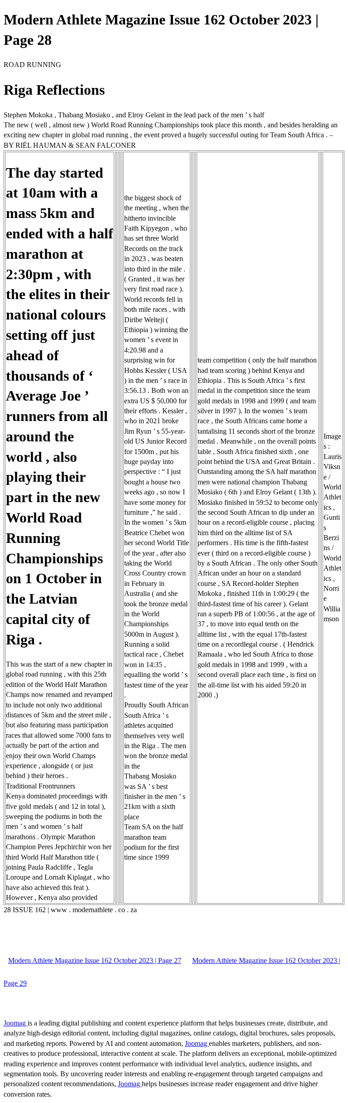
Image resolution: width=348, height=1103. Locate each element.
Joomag (16, 1023)
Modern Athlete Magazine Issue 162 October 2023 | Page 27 (94, 960)
